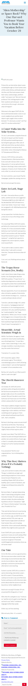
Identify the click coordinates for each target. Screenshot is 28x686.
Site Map (4, 682)
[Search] (24, 684)
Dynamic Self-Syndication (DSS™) (12, 678)
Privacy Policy (5, 660)
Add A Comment (10, 645)
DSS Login (10, 682)
